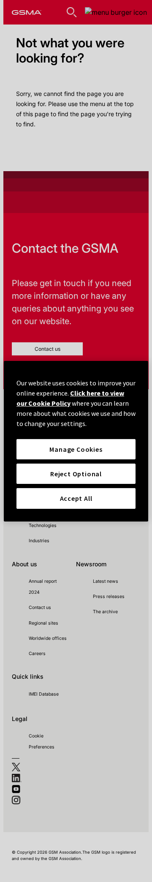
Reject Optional (76, 474)
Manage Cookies (75, 449)
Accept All (76, 498)
